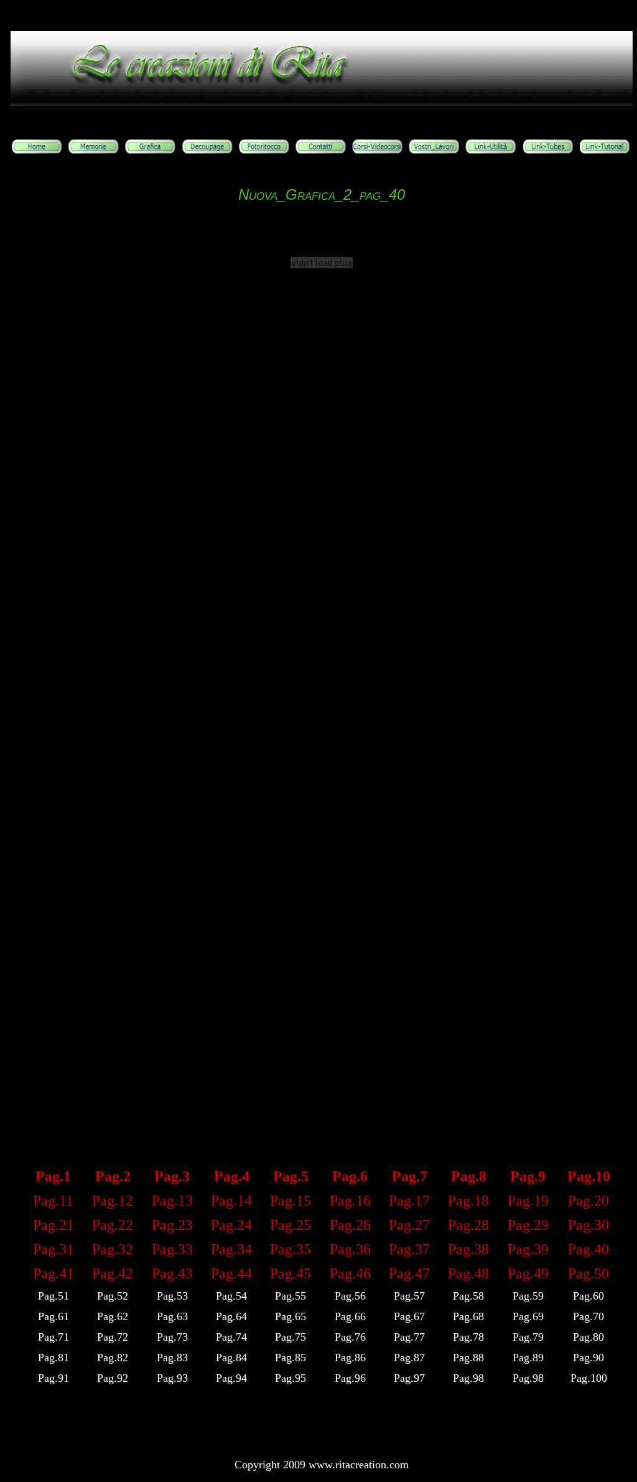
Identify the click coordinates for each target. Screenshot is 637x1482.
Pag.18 (468, 1201)
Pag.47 (409, 1273)
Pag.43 (172, 1273)
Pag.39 (528, 1249)
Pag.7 (409, 1176)
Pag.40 (588, 1249)
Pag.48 (468, 1273)
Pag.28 (468, 1225)
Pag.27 (409, 1225)
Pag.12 (112, 1201)
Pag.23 (172, 1225)
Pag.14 (231, 1201)
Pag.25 (290, 1225)
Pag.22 (112, 1225)
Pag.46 (350, 1273)
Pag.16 (350, 1201)
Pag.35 (290, 1249)
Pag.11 (53, 1201)
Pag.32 (112, 1249)
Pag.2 (113, 1176)
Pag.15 (290, 1201)
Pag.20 (588, 1201)
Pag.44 (231, 1273)
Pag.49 (528, 1273)
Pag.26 (350, 1225)
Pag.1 (53, 1176)
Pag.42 (112, 1273)
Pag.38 (468, 1249)
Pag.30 (588, 1225)
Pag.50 (588, 1273)
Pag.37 (409, 1249)
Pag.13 (172, 1201)
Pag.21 (53, 1225)
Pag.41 (53, 1273)
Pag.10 (588, 1176)
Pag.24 (231, 1225)
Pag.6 (350, 1176)
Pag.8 (468, 1176)
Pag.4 (231, 1176)
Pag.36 (350, 1249)
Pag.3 (172, 1176)
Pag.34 (231, 1249)
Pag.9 (528, 1176)
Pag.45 (290, 1273)
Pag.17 (409, 1201)
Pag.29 (528, 1225)
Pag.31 (53, 1249)
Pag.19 (528, 1201)
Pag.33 (172, 1249)
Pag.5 (291, 1176)
